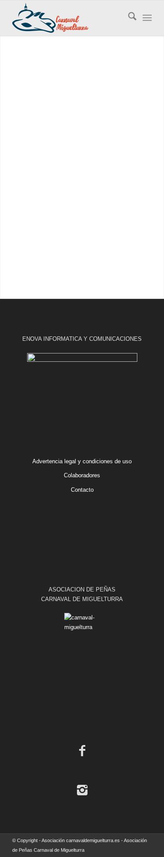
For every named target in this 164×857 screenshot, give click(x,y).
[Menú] (147, 17)
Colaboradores (82, 475)
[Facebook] (82, 750)
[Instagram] (82, 790)
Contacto (82, 489)
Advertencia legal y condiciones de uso (82, 461)
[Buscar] (127, 17)
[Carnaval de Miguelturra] (68, 17)
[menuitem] (127, 17)
